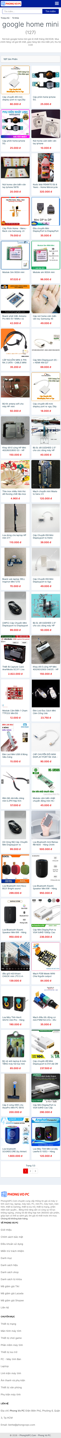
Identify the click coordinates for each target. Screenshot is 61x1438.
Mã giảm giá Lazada (12, 1293)
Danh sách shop (10, 1272)
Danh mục (6, 1258)
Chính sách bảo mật (12, 1236)
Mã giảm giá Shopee (12, 1300)
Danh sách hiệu (9, 1265)
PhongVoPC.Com (28, 1435)
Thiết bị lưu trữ (9, 1352)
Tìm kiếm (50, 11)
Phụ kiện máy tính (11, 1394)
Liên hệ (5, 1307)
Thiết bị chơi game (11, 1337)
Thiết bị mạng (8, 1323)
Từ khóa (15, 18)
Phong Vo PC (44, 1435)
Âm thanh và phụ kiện (13, 1380)
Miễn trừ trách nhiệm (12, 1250)
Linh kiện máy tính (11, 1373)
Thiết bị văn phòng (11, 1387)
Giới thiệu (6, 1229)
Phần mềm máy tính (12, 1345)
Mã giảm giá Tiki (10, 1286)
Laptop (5, 1366)
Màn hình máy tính (11, 1330)
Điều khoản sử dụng (12, 1243)
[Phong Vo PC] (15, 1194)
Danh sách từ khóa (11, 1279)
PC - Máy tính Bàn (11, 1359)
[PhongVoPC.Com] (15, 4)
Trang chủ (5, 18)
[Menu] (57, 3)
